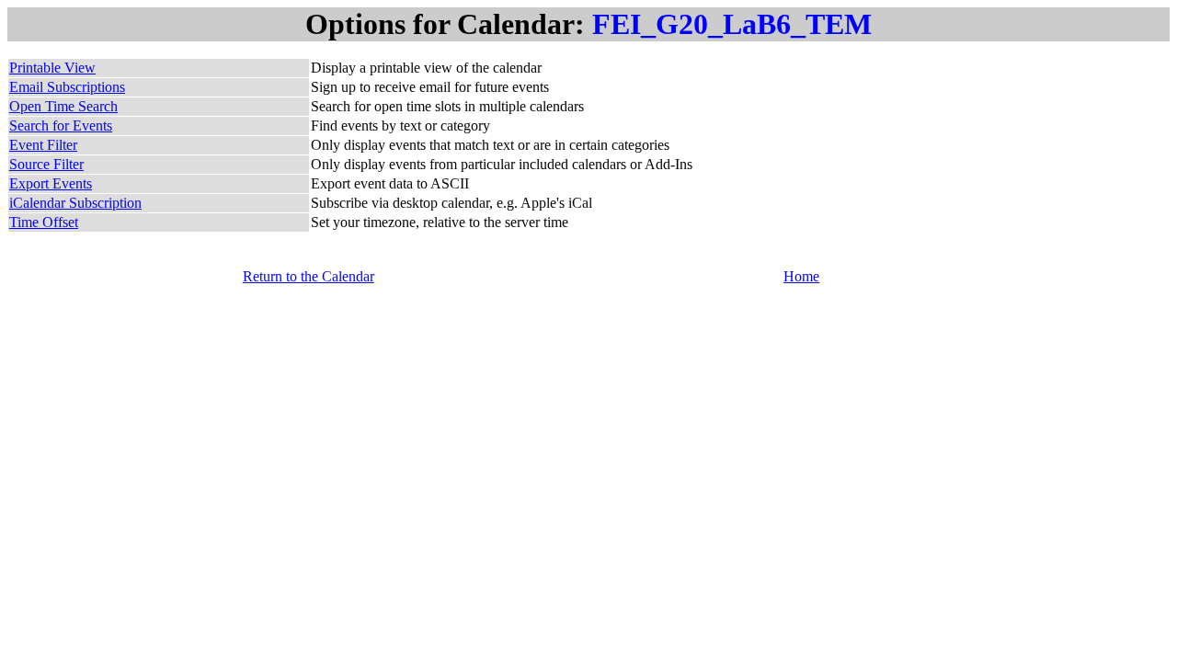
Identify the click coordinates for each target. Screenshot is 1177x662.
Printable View (52, 67)
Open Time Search (63, 106)
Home (801, 276)
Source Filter (46, 164)
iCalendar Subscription (75, 203)
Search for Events (60, 125)
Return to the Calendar (308, 276)
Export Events (50, 183)
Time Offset (43, 222)
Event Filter (43, 145)
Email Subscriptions (67, 87)
